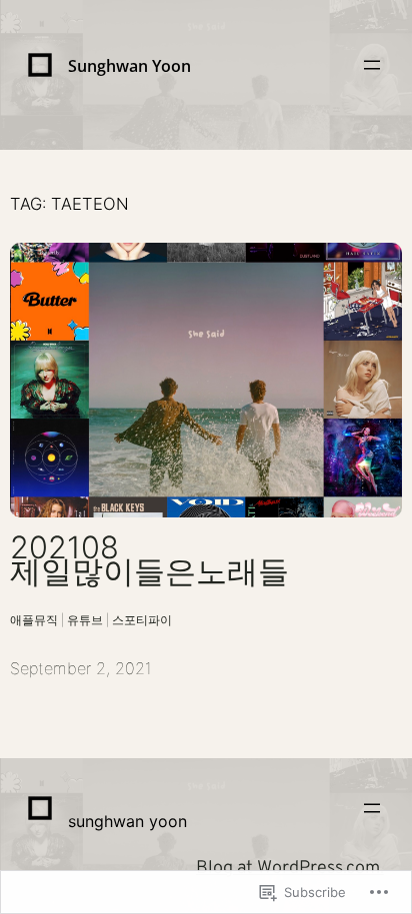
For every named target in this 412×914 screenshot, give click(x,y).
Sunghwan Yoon (129, 66)
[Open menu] (372, 65)
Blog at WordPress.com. (290, 868)
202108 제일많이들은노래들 (149, 559)
